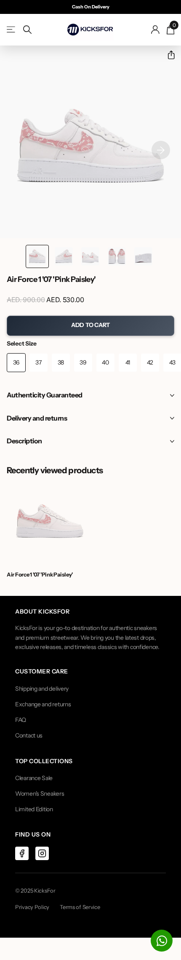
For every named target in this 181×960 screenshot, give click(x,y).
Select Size (22, 343)
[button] (167, 55)
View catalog (11, 29)
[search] (27, 29)
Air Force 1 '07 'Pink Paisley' (40, 574)
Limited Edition (34, 809)
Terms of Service (80, 907)
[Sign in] (155, 29)
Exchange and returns (43, 704)
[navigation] (37, 256)
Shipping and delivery (42, 688)
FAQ (20, 720)
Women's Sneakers (39, 793)
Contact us (29, 735)
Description (24, 441)
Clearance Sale (34, 778)
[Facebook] (22, 853)
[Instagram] (42, 853)
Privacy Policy (32, 907)
